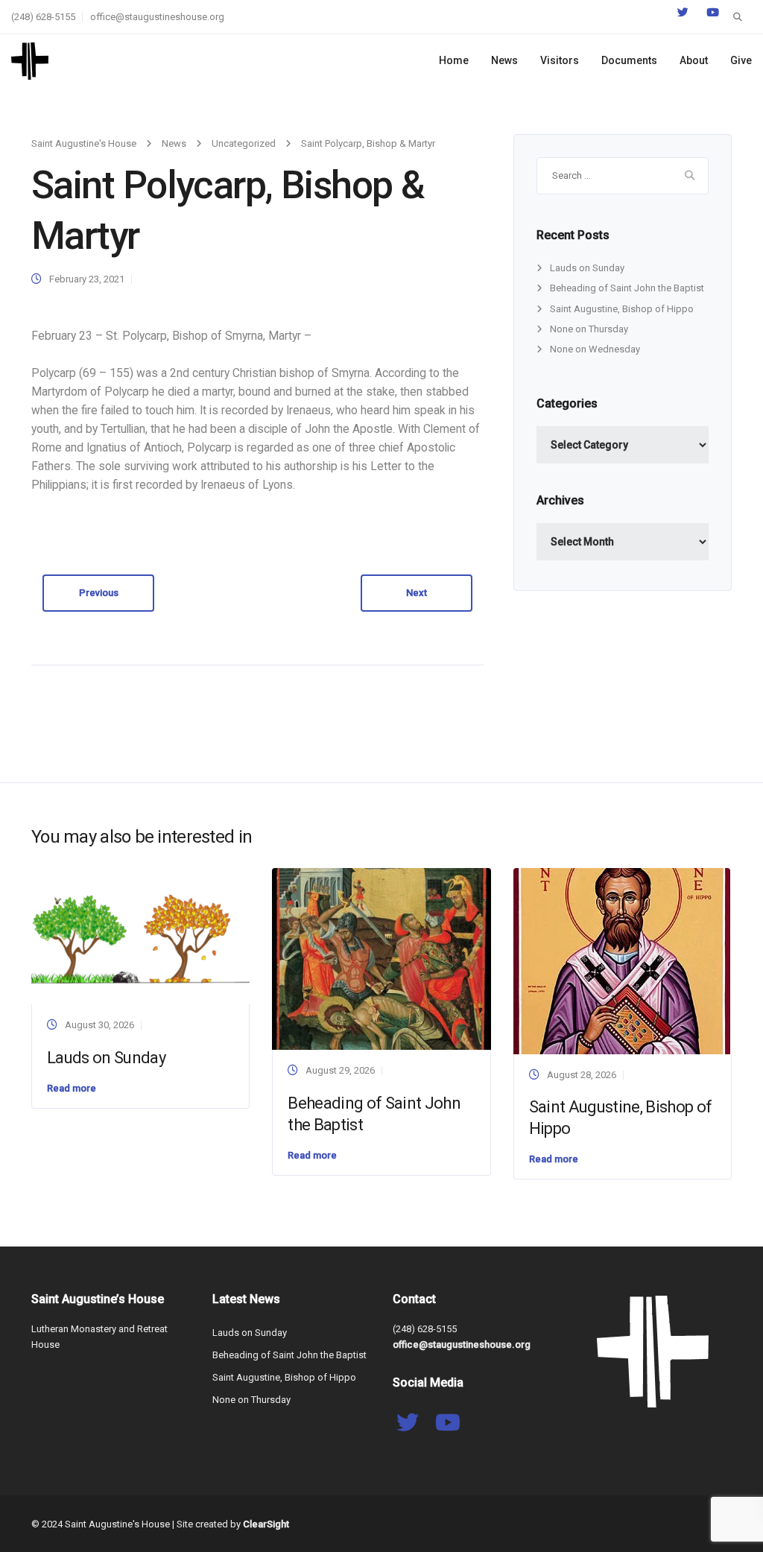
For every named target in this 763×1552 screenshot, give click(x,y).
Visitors (559, 60)
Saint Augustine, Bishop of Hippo (622, 308)
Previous (98, 592)
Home (454, 60)
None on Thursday (589, 329)
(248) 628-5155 (43, 16)
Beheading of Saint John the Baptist (627, 288)
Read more (71, 1088)
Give (741, 60)
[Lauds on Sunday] (140, 935)
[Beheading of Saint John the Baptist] (381, 957)
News (504, 60)
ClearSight (266, 1524)
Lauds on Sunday (587, 267)
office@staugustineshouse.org (157, 16)
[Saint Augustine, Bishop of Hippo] (621, 960)
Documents (629, 60)
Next (416, 592)
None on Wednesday (595, 349)
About (694, 60)
